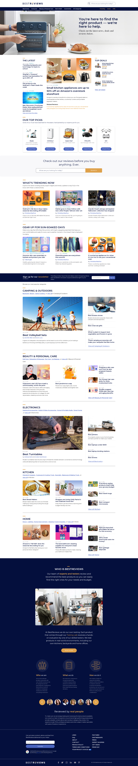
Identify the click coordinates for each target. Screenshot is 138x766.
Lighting (30, 522)
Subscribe (40, 746)
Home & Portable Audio (65, 410)
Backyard (26, 293)
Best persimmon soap (63, 383)
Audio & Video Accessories (47, 410)
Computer (34, 9)
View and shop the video (30, 113)
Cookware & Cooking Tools (45, 475)
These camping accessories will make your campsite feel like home (101, 341)
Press (94, 740)
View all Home (93, 555)
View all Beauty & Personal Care (100, 398)
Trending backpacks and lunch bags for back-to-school (32, 67)
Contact (75, 742)
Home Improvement (41, 522)
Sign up (112, 277)
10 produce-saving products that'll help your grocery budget (106, 485)
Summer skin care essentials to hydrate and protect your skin (34, 256)
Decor (25, 522)
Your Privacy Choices (80, 749)
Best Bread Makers (30, 499)
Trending (102, 9)
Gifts (114, 9)
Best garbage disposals (104, 548)
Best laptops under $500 (97, 445)
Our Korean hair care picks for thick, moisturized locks (106, 381)
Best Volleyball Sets (35, 335)
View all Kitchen (94, 509)
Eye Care (48, 359)
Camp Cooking (40, 293)
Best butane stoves (95, 315)
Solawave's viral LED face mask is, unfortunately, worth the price (35, 384)
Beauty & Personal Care (46, 9)
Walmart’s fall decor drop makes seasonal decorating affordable (35, 210)
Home (30, 72)
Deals (109, 9)
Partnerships (97, 737)
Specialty (58, 475)
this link (39, 752)
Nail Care (26, 359)
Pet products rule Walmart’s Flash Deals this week (33, 85)
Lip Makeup (56, 359)
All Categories (77, 9)
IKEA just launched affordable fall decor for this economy (106, 529)
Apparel (65, 253)
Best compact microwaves (104, 503)
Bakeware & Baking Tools (71, 475)
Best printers (93, 434)
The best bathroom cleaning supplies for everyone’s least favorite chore (66, 545)
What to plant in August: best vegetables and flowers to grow (100, 333)
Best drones (92, 457)
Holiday (97, 207)
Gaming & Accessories (30, 410)
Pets (30, 81)
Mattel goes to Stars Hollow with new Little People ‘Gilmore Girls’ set (68, 210)
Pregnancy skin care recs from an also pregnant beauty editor (106, 370)
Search (94, 170)
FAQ (73, 737)
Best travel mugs (105, 493)
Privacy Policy (77, 745)
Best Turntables (32, 454)
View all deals (100, 90)
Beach (32, 293)
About (74, 740)
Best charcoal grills (95, 326)
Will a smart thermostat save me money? (106, 539)
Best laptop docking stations (99, 451)
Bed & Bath (58, 9)
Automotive (67, 9)
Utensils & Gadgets (29, 475)
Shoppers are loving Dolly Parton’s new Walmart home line (67, 108)
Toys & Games (66, 207)
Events (31, 63)
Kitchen (31, 91)
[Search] (89, 4)
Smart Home (78, 410)
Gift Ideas (96, 745)
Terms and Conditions (81, 747)
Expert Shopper (98, 742)
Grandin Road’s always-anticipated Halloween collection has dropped (101, 210)
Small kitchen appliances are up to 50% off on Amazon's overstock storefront (68, 90)
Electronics (26, 9)
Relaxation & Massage (37, 359)
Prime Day (95, 747)
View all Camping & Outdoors (98, 346)
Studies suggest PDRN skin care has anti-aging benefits (106, 391)
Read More (69, 650)
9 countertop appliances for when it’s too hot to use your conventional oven (101, 257)
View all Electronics (95, 461)
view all (49, 293)
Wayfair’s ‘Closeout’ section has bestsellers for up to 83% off (33, 76)
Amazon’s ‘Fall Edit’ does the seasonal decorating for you (33, 545)
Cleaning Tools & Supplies (57, 522)
